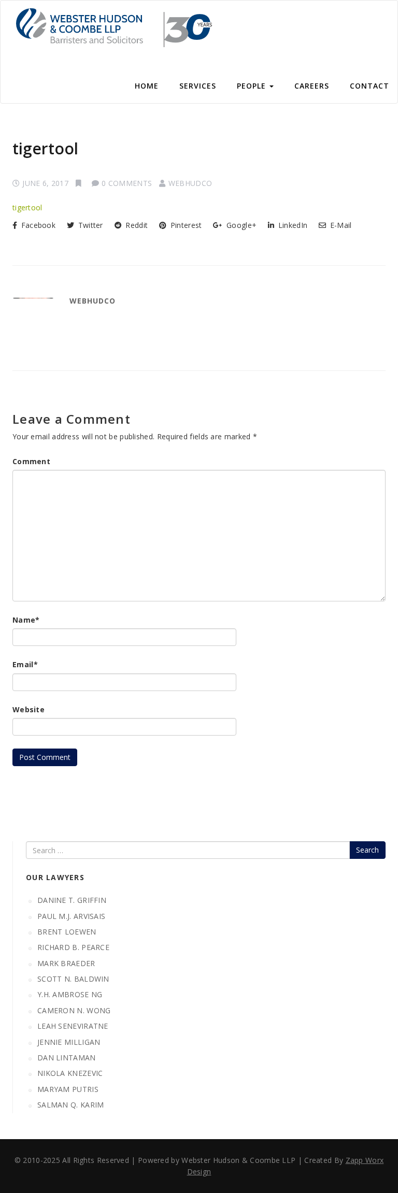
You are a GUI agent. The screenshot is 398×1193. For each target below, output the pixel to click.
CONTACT (369, 86)
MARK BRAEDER (66, 963)
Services (197, 86)
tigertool (45, 148)
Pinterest (185, 225)
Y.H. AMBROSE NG (70, 994)
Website (28, 709)
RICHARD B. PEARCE (73, 947)
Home (147, 86)
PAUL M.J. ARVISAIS (71, 916)
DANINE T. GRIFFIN (71, 900)
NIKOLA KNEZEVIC (70, 1073)
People (252, 86)
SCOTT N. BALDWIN (73, 979)
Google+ (240, 225)
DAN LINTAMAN (66, 1057)
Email (25, 664)
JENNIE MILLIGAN (69, 1042)
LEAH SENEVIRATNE (72, 1026)
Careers (311, 86)
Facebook (37, 225)
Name (26, 620)
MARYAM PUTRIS (67, 1089)
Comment (31, 461)
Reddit (135, 225)
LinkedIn (291, 225)
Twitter (89, 225)
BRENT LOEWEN (66, 932)
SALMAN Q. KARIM (70, 1105)
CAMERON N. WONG (74, 1010)
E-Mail (339, 225)
